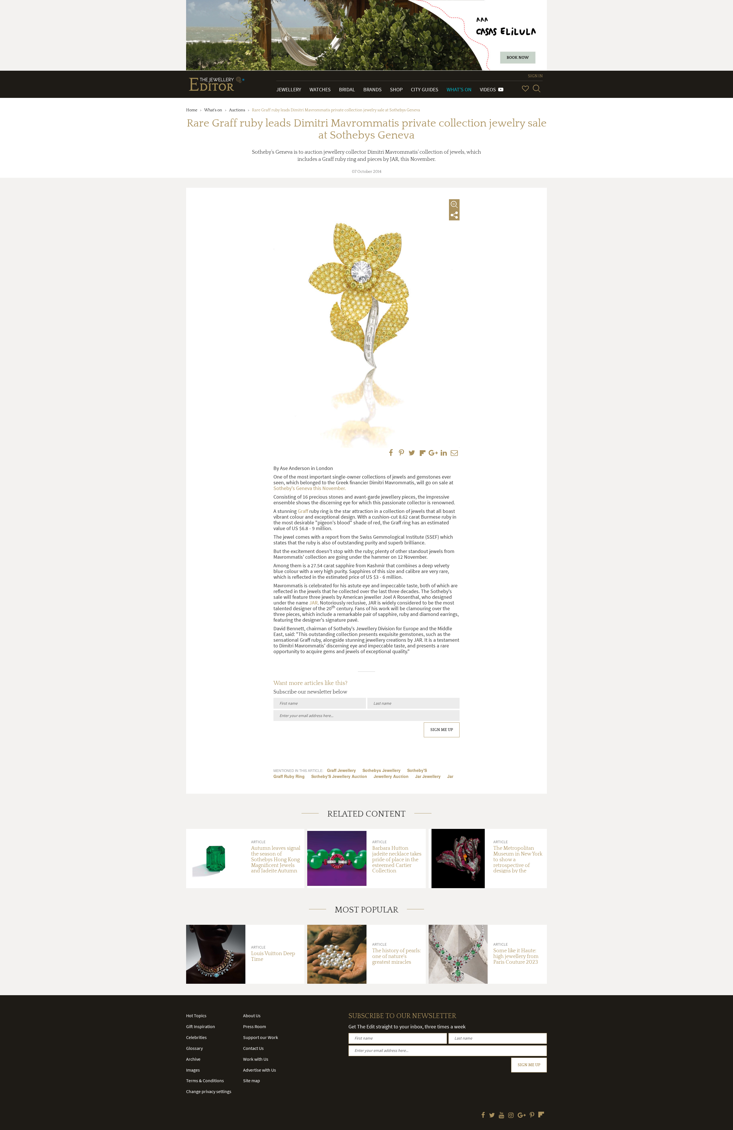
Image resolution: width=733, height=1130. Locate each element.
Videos (489, 89)
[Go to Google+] (522, 1116)
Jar (450, 776)
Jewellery (288, 89)
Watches (320, 89)
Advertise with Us (259, 1070)
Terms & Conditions (205, 1080)
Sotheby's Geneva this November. (309, 488)
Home (191, 110)
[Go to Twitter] (492, 1116)
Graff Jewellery (341, 770)
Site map (251, 1080)
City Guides (424, 89)
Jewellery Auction (391, 776)
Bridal (347, 89)
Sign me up (441, 730)
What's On (459, 89)
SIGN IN (535, 76)
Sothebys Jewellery (381, 770)
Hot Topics (196, 1015)
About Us (252, 1015)
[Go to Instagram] (511, 1116)
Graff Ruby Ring (289, 776)
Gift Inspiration (200, 1026)
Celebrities (196, 1037)
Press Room (254, 1026)
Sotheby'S (417, 770)
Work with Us (255, 1059)
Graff (303, 511)
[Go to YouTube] (501, 1116)
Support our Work (260, 1037)
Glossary (194, 1048)
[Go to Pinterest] (532, 1116)
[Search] (537, 88)
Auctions (237, 110)
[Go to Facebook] (483, 1116)
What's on (213, 110)
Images (193, 1070)
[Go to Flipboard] (541, 1114)
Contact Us (253, 1048)
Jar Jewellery (428, 776)
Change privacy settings (208, 1091)
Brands (372, 89)
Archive (193, 1059)
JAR (313, 602)
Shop (396, 89)
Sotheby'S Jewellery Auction (339, 776)
